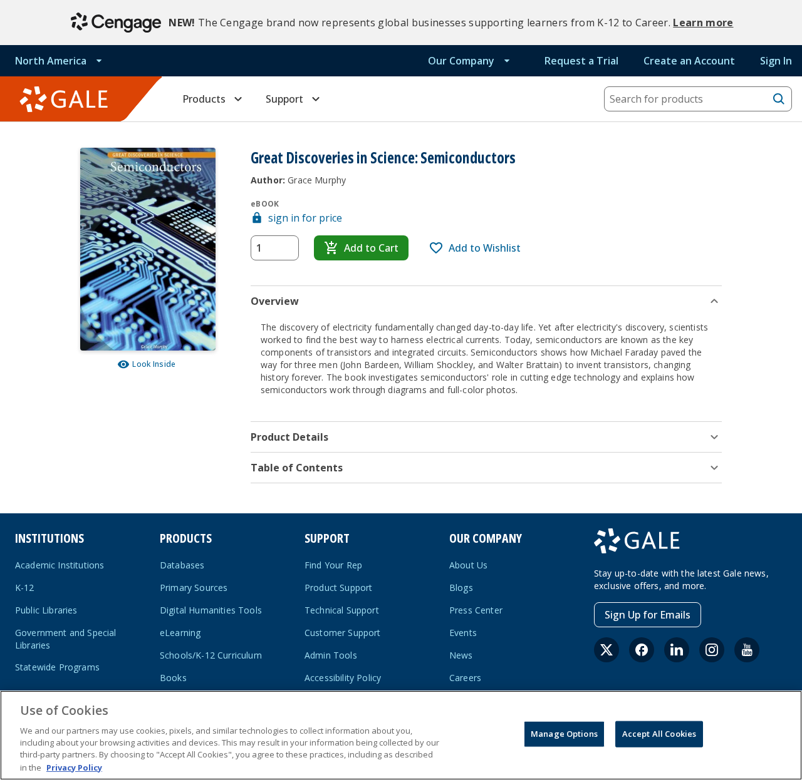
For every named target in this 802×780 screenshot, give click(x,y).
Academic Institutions (59, 565)
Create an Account (689, 61)
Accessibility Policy (343, 678)
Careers (465, 678)
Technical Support (342, 610)
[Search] (779, 99)
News (461, 655)
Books (173, 678)
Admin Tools (331, 655)
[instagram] (711, 649)
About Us (468, 565)
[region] (401, 735)
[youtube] (746, 649)
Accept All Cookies (659, 733)
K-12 (24, 587)
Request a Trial (581, 61)
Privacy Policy (74, 766)
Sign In (776, 61)
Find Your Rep (333, 565)
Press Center (476, 610)
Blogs (461, 587)
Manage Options (564, 733)
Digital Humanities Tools (211, 610)
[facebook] (641, 649)
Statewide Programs (57, 667)
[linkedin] (676, 649)
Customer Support (343, 633)
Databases (182, 565)
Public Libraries (46, 610)
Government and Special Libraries (66, 639)
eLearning (180, 633)
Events (463, 633)
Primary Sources (193, 587)
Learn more (703, 22)
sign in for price (305, 218)
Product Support (338, 587)
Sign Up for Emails (647, 615)
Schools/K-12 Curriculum (211, 655)
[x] (606, 649)
